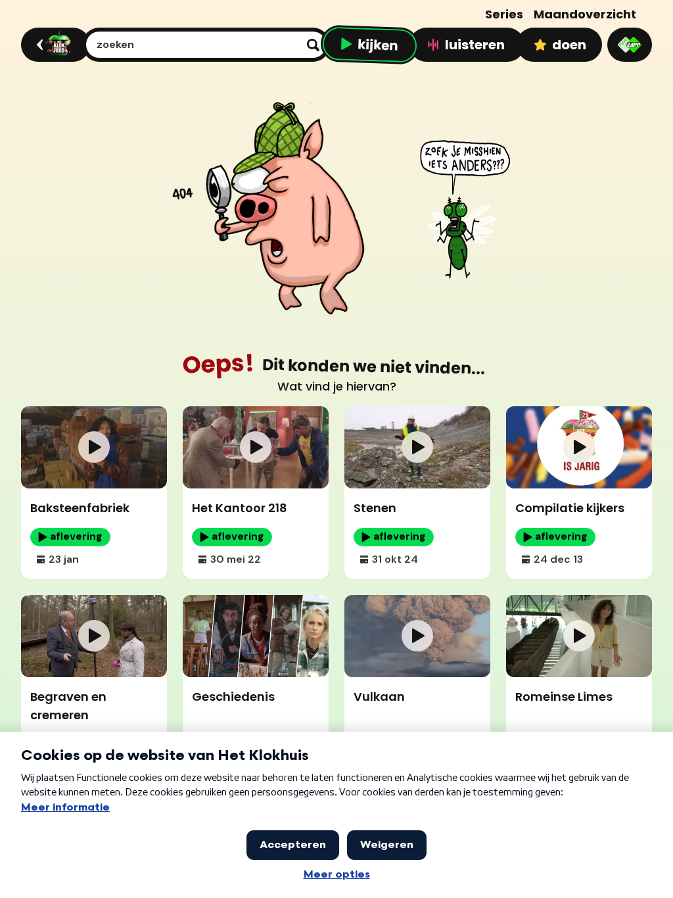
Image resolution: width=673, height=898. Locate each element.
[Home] (53, 45)
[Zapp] (629, 45)
